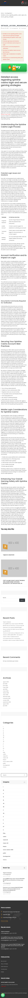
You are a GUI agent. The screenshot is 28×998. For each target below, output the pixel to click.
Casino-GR (5, 757)
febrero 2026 (6, 693)
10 (3, 728)
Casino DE (5, 756)
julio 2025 (5, 705)
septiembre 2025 (7, 702)
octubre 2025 (6, 700)
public (4, 763)
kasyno (4, 759)
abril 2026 (5, 689)
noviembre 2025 (6, 698)
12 (3, 732)
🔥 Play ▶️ (14, 67)
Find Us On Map (4, 921)
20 (3, 735)
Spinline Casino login (5, 114)
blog (4, 752)
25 (3, 737)
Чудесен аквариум (8, 555)
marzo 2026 (5, 691)
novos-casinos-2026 (7, 761)
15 (3, 734)
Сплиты (4, 767)
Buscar (4, 597)
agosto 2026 (6, 682)
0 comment (23, 28)
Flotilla (2, 972)
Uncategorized (8, 13)
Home (2, 13)
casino (4, 754)
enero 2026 (5, 694)
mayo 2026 (5, 687)
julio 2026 (5, 683)
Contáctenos (4, 969)
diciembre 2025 (6, 696)
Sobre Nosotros (4, 966)
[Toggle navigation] (25, 3)
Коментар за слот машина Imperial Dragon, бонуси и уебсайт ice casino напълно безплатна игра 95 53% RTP (13, 629)
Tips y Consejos (4, 964)
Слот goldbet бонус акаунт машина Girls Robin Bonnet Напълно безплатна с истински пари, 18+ (14, 582)
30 (3, 741)
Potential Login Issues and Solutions (11, 41)
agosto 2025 (6, 704)
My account (3, 961)
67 (3, 748)
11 (3, 730)
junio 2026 (5, 685)
